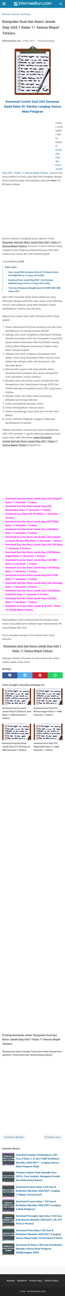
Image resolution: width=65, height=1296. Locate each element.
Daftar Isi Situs (51, 1280)
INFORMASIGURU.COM (36, 1291)
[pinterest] (40, 675)
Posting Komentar (46, 41)
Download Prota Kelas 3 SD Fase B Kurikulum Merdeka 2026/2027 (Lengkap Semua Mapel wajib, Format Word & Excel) (39, 1234)
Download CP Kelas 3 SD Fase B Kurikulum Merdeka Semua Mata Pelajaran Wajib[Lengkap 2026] (39, 1248)
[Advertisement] (27, 146)
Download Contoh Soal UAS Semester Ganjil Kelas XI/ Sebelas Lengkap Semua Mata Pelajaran (32, 106)
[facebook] (9, 675)
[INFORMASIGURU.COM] (32, 4)
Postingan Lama (52, 1137)
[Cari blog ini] (61, 4)
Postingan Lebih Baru (14, 1137)
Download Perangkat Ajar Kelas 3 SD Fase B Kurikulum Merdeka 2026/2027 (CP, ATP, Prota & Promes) (39, 1219)
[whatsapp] (55, 675)
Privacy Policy (35, 1280)
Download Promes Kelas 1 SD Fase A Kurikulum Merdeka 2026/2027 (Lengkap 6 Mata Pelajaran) (38, 1205)
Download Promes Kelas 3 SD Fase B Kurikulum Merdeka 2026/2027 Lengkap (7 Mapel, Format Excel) (38, 1191)
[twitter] (24, 675)
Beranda (11, 1280)
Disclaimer (22, 1280)
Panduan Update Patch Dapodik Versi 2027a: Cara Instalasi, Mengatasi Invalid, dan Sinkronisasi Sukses (38, 1176)
